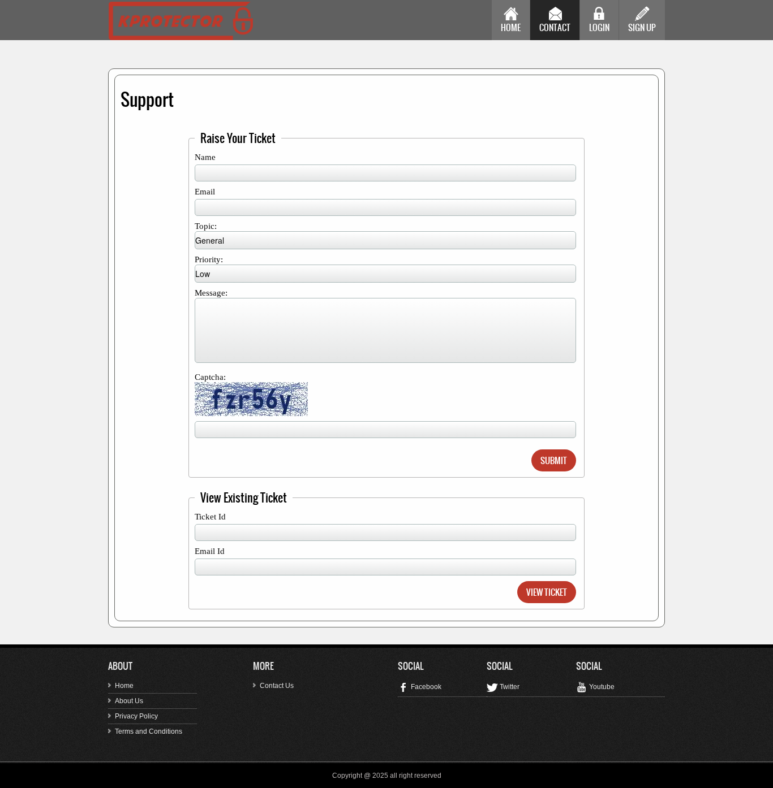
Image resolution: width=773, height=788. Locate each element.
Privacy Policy (136, 716)
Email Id (210, 551)
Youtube (601, 687)
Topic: (206, 226)
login (599, 27)
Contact (554, 27)
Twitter (508, 687)
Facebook (425, 687)
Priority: (209, 259)
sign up (642, 27)
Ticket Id (210, 516)
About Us (129, 701)
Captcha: (210, 377)
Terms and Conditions (148, 731)
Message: (211, 292)
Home (511, 27)
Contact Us (277, 686)
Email (205, 191)
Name (205, 157)
